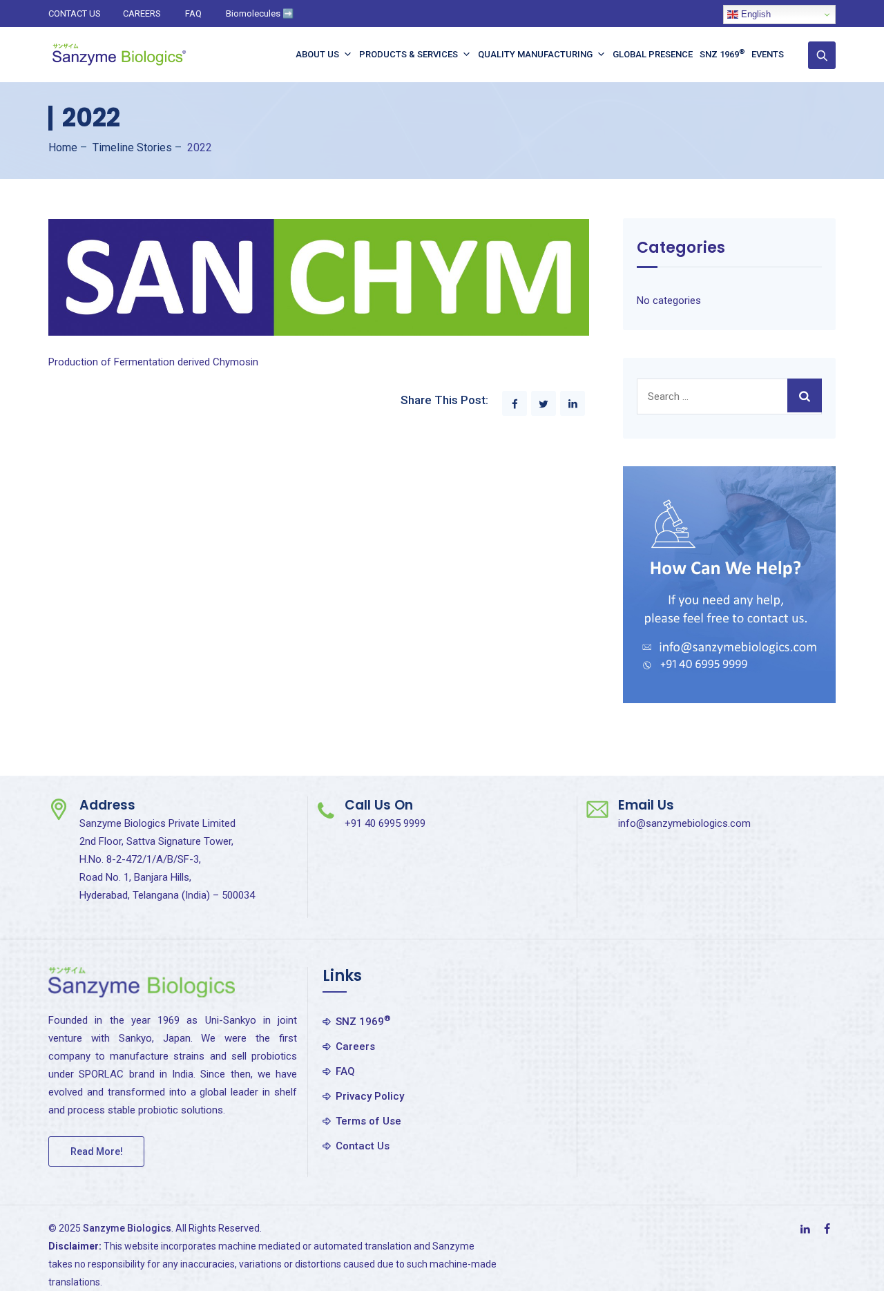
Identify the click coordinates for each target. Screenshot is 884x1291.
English (754, 14)
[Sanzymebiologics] (118, 54)
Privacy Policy (370, 1096)
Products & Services (408, 54)
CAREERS (142, 13)
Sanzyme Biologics (127, 1228)
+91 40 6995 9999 (385, 823)
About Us (317, 54)
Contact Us (363, 1146)
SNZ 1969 (722, 53)
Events (767, 54)
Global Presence (653, 54)
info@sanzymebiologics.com (684, 823)
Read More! (96, 1151)
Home (62, 147)
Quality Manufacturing (535, 54)
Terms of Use (368, 1121)
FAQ (193, 13)
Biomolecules (260, 13)
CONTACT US (74, 13)
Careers (355, 1046)
